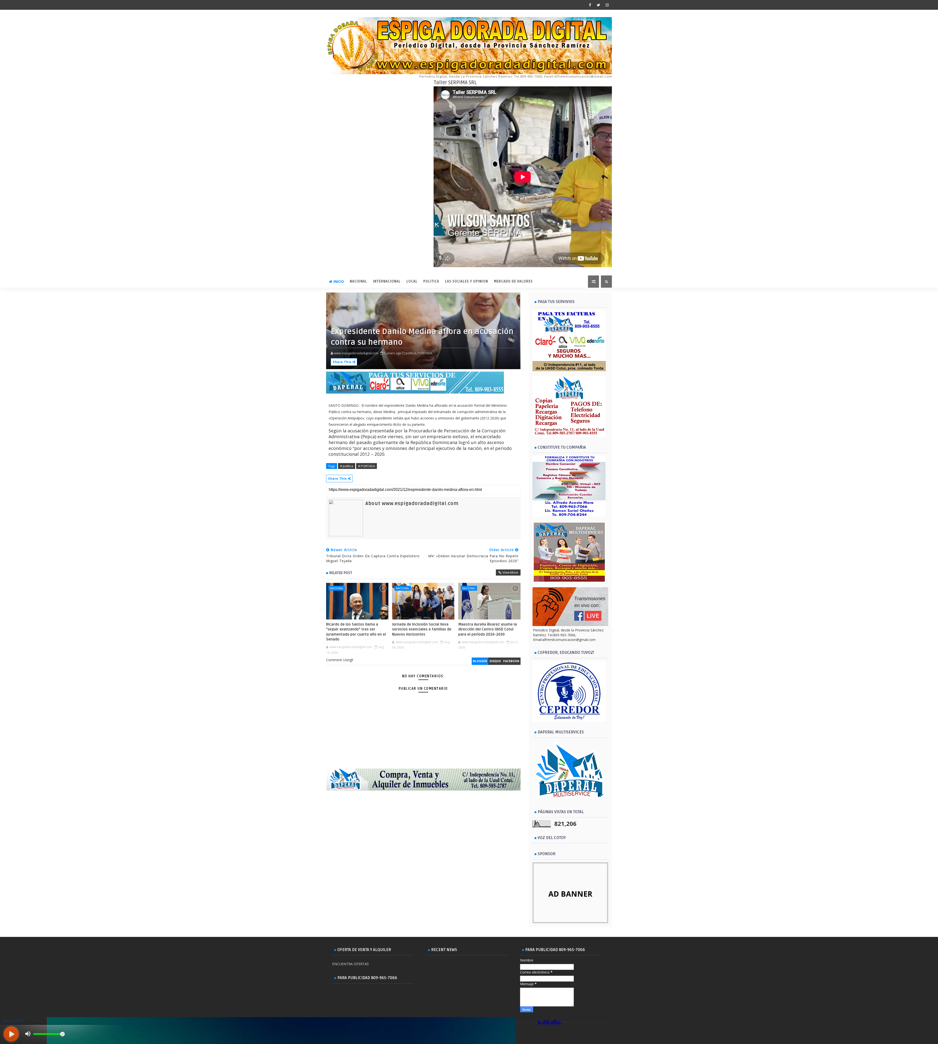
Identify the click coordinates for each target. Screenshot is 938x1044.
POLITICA (431, 281)
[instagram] (607, 5)
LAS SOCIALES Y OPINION (466, 281)
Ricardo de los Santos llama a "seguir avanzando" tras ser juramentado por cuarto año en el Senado (356, 631)
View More (510, 572)
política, (411, 353)
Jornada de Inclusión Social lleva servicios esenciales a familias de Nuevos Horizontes (421, 629)
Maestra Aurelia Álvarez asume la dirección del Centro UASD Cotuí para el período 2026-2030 (487, 629)
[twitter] (598, 5)
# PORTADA (366, 466)
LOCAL (411, 281)
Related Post (340, 573)
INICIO (338, 281)
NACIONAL (358, 281)
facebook (511, 661)
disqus (495, 661)
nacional (336, 588)
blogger (480, 661)
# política (346, 466)
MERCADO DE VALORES (513, 281)
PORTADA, (425, 353)
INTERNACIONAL (387, 281)
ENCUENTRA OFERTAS (350, 964)
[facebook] (590, 5)
